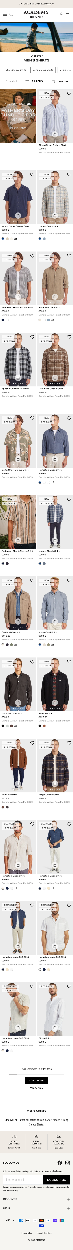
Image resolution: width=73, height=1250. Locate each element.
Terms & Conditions (44, 1233)
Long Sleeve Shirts (43, 70)
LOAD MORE (36, 1080)
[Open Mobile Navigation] (6, 14)
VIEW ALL (36, 1087)
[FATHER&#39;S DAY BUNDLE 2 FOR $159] (18, 116)
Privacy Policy (33, 1187)
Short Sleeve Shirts (16, 70)
